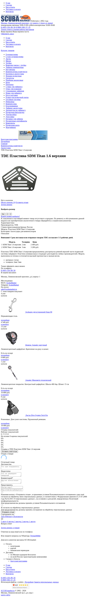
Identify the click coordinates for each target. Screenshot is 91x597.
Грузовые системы (13, 100)
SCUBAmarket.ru (8, 591)
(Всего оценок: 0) (8, 202)
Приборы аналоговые (14, 80)
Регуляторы (10, 69)
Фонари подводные (14, 76)
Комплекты (10, 123)
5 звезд (4, 522)
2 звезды (25, 522)
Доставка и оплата (13, 9)
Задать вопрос (6, 205)
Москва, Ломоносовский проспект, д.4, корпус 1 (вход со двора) (27, 23)
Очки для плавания (13, 89)
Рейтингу (9, 517)
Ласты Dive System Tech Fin (36, 415)
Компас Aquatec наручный (36, 345)
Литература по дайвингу (16, 110)
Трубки (9, 63)
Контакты (10, 11)
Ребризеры (10, 102)
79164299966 (35, 536)
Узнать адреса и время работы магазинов (17, 29)
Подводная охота (12, 125)
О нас (8, 3)
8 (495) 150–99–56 (8, 27)
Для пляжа (10, 117)
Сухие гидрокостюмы (14, 57)
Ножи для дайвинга (14, 93)
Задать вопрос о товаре (10, 528)
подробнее (5, 320)
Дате (3, 517)
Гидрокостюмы (12, 54)
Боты (8, 82)
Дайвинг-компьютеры (15, 67)
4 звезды (10, 522)
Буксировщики (12, 106)
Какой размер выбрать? (10, 216)
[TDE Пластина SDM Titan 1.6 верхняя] (20, 198)
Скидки (9, 5)
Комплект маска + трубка (16, 65)
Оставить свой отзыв (9, 451)
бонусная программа (18, 561)
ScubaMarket (11, 283)
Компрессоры (11, 104)
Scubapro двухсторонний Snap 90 (38, 312)
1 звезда (32, 522)
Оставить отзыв (22, 202)
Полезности (18, 517)
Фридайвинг (11, 127)
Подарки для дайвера (14, 119)
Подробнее (5, 141)
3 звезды (18, 522)
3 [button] (10, 214)
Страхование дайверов (15, 91)
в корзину (5, 324)
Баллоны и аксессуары (15, 74)
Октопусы (10, 78)
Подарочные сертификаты (16, 121)
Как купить (10, 7)
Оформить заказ (7, 34)
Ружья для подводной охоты (17, 97)
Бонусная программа (9, 139)
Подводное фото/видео (15, 112)
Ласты (8, 59)
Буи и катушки (12, 95)
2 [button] (7, 214)
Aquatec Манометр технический (38, 380)
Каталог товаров (7, 50)
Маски (8, 61)
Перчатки (10, 84)
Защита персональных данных (46, 582)
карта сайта (5, 595)
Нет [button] (3, 214)
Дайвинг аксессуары (14, 108)
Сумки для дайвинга (14, 87)
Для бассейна (11, 115)
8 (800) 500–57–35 (23, 27)
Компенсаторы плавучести (16, 72)
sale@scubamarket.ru (9, 289)
